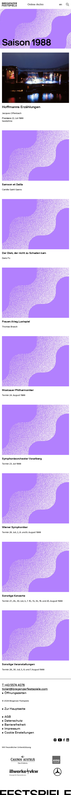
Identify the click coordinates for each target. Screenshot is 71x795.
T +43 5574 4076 (13, 685)
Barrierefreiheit (15, 724)
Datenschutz (13, 720)
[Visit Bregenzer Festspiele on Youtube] (60, 740)
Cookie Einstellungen (19, 732)
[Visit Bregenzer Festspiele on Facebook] (64, 740)
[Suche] (67, 4)
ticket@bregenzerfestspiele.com (25, 689)
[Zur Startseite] (9, 4)
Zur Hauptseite (14, 709)
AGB (7, 717)
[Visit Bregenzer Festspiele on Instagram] (55, 740)
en (60, 4)
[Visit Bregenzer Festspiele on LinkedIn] (67, 740)
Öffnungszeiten (15, 693)
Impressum (12, 728)
